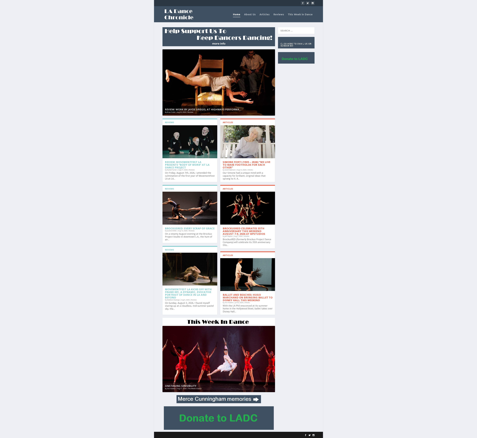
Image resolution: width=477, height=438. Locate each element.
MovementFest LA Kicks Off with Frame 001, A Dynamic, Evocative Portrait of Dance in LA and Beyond (188, 293)
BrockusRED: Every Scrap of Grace (190, 228)
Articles (264, 14)
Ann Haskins (229, 303)
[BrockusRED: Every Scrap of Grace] (189, 208)
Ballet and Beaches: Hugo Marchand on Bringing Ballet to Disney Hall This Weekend (248, 297)
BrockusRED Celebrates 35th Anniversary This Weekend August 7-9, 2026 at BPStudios (244, 231)
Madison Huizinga (173, 300)
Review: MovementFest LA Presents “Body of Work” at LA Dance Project (187, 164)
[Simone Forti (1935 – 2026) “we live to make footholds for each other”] (247, 141)
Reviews (278, 14)
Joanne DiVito (172, 231)
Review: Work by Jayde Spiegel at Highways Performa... (203, 109)
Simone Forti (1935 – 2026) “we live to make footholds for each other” (246, 164)
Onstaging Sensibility (180, 386)
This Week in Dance (300, 14)
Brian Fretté (171, 112)
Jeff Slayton (229, 236)
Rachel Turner (172, 170)
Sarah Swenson (230, 170)
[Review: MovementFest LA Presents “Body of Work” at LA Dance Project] (189, 141)
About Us (250, 14)
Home (236, 14)
